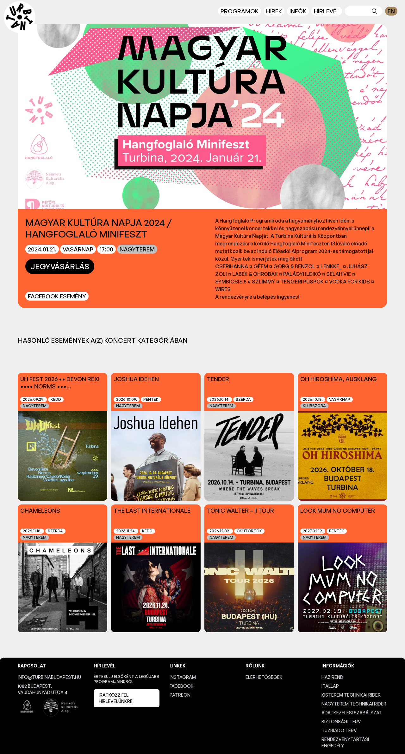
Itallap (330, 686)
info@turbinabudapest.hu (49, 677)
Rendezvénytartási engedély (345, 742)
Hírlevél (327, 11)
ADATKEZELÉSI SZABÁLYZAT (351, 712)
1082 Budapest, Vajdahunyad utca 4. (43, 689)
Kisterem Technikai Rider (351, 695)
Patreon (180, 695)
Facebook (182, 686)
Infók (298, 11)
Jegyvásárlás (59, 266)
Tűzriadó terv (339, 730)
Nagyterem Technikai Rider (353, 703)
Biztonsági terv (341, 721)
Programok (240, 11)
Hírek (274, 11)
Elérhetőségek (264, 677)
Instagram (183, 677)
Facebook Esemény (57, 296)
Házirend (332, 677)
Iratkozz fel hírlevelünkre (116, 698)
